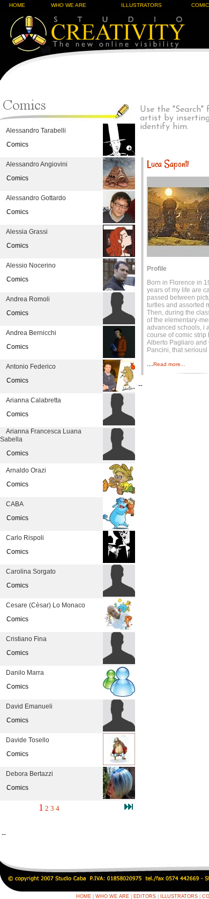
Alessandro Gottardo (36, 198)
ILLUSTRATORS (141, 5)
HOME (17, 5)
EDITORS (144, 896)
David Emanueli (29, 706)
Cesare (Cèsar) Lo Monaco (45, 605)
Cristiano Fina (26, 639)
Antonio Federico (31, 366)
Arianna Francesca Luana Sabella (40, 435)
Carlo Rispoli (25, 538)
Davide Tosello (27, 740)
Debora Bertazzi (29, 774)
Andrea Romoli (28, 299)
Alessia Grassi (27, 231)
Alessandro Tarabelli (36, 130)
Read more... (169, 364)
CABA (15, 504)
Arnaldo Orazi (26, 470)
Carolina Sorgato (31, 571)
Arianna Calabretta (33, 400)
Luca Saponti (168, 163)
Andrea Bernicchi (31, 333)
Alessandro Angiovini (37, 164)
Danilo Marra (25, 672)
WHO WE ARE (68, 5)
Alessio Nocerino (31, 265)
